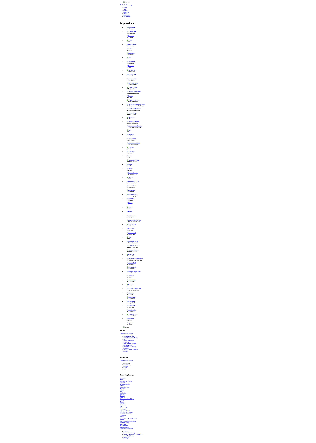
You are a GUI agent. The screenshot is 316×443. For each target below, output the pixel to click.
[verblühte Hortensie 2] (133, 245)
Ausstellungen (127, 16)
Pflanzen (125, 366)
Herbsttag (122, 394)
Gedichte (125, 10)
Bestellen (125, 351)
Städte (125, 367)
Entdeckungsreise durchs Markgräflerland (129, 344)
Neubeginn (123, 393)
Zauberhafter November (126, 412)
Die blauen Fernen (125, 384)
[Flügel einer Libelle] (132, 83)
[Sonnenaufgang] (131, 186)
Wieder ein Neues (124, 387)
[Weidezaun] (130, 275)
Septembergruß (124, 425)
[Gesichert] (130, 96)
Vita (124, 9)
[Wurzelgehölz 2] (131, 301)
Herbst (122, 390)
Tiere (124, 369)
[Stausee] (129, 211)
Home (125, 7)
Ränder (122, 385)
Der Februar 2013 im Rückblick (128, 418)
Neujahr (122, 419)
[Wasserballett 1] (131, 263)
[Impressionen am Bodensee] (134, 126)
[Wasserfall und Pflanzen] (134, 271)
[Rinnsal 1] (130, 164)
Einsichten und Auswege (129, 346)
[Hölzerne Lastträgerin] (133, 121)
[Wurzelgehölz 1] (131, 297)
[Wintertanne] (130, 293)
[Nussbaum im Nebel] (133, 160)
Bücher (125, 13)
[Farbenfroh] (130, 66)
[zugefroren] (130, 318)
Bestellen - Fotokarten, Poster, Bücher (133, 434)
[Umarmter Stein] (131, 233)
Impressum (126, 431)
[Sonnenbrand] (131, 190)
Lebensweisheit (124, 407)
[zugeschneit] (130, 323)
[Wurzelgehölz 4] (131, 310)
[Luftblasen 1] (131, 147)
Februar (122, 400)
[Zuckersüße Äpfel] (132, 314)
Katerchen (126, 348)
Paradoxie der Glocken (126, 381)
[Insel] (129, 130)
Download (126, 437)
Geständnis (123, 409)
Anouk (122, 416)
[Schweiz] (129, 177)
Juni (121, 391)
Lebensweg (123, 405)
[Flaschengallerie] (131, 78)
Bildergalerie (126, 15)
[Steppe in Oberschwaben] (134, 220)
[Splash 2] (129, 207)
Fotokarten (126, 12)
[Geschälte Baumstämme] (134, 91)
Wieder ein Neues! (125, 410)
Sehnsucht (122, 388)
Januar (122, 402)
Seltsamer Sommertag (125, 413)
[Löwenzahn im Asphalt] (133, 143)
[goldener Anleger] (132, 113)
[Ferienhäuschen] (131, 70)
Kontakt (125, 438)
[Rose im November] (132, 173)
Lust (121, 406)
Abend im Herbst (124, 422)
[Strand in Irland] (131, 224)
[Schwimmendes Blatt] (133, 181)
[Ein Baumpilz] (131, 61)
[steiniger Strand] (131, 215)
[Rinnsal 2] (130, 168)
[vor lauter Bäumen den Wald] (135, 258)
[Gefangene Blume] (132, 87)
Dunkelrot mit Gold (128, 336)
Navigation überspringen (126, 5)
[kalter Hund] (130, 134)
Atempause (123, 415)
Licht (124, 339)
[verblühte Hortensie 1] (133, 241)
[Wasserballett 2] (131, 267)
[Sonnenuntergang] (132, 194)
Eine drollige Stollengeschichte (128, 421)
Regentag (122, 397)
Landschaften (126, 364)
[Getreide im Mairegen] (133, 100)
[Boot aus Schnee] (132, 44)
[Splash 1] (129, 203)
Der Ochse (123, 424)
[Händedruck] (130, 117)
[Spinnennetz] (130, 198)
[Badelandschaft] (131, 31)
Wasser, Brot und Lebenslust (130, 349)
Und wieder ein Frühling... (127, 399)
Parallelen (122, 378)
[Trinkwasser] (130, 228)
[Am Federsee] (131, 27)
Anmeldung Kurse (128, 435)
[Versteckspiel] (131, 254)
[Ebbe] (129, 57)
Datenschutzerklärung (129, 433)
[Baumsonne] (130, 36)
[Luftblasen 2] (131, 151)
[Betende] (129, 40)
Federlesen (126, 342)
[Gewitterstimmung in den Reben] (136, 104)
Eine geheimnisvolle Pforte (130, 337)
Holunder (122, 382)
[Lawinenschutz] (131, 138)
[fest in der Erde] (131, 74)
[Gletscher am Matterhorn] (134, 108)
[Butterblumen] (131, 53)
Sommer (122, 396)
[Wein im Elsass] (131, 280)
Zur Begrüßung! (124, 427)
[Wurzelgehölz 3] (131, 305)
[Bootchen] (130, 48)
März (121, 379)
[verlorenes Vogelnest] (133, 250)
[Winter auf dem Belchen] (134, 288)
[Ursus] (129, 237)
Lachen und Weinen (128, 340)
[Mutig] (129, 156)
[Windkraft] (130, 284)
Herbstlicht (123, 403)
